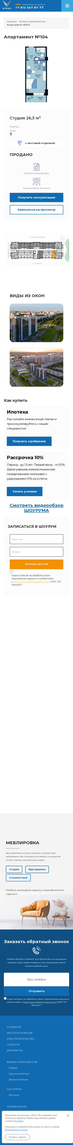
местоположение (20, 1032)
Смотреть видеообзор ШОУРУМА (36, 508)
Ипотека (14, 1094)
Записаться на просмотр (36, 209)
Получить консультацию (36, 197)
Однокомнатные (19, 1073)
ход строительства (20, 1038)
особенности (17, 1106)
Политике (18, 1121)
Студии (13, 1067)
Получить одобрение (29, 441)
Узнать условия (25, 491)
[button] (67, 6)
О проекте (14, 1027)
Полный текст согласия (16, 1129)
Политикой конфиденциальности (31, 581)
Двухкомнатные (18, 1079)
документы (15, 1050)
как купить (14, 1089)
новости (13, 1044)
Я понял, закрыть (17, 1137)
